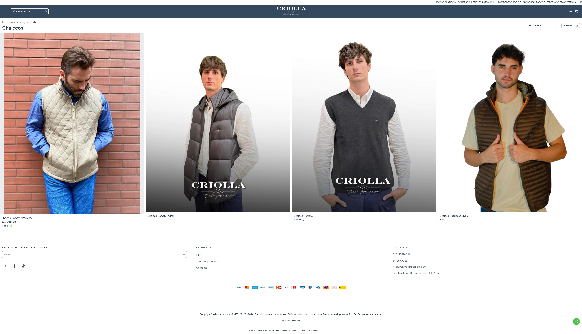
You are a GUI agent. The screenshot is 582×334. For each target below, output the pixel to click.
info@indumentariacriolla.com (409, 266)
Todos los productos (207, 261)
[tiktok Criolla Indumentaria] (23, 266)
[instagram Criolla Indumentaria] (5, 266)
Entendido (327, 330)
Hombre (14, 22)
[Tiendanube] (291, 320)
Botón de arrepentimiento (368, 314)
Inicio (5, 22)
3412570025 (400, 260)
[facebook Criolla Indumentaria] (14, 266)
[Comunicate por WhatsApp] (576, 321)
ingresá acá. (344, 314)
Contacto (201, 267)
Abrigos (24, 22)
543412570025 (402, 254)
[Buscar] (45, 11)
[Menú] (5, 11)
